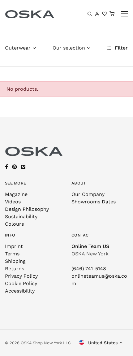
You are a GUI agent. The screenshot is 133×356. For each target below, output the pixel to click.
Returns (14, 268)
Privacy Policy (21, 276)
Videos (13, 202)
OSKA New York (90, 254)
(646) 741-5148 (88, 268)
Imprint (14, 246)
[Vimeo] (23, 167)
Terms (12, 254)
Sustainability (21, 216)
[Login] (97, 13)
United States (102, 342)
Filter (120, 48)
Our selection (69, 48)
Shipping (15, 261)
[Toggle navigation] (124, 14)
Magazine (16, 194)
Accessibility (20, 291)
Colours (14, 224)
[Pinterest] (14, 167)
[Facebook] (6, 167)
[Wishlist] (104, 13)
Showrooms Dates (93, 202)
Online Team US (90, 246)
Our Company (88, 194)
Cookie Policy (21, 283)
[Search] (89, 13)
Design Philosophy (27, 209)
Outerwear (18, 48)
